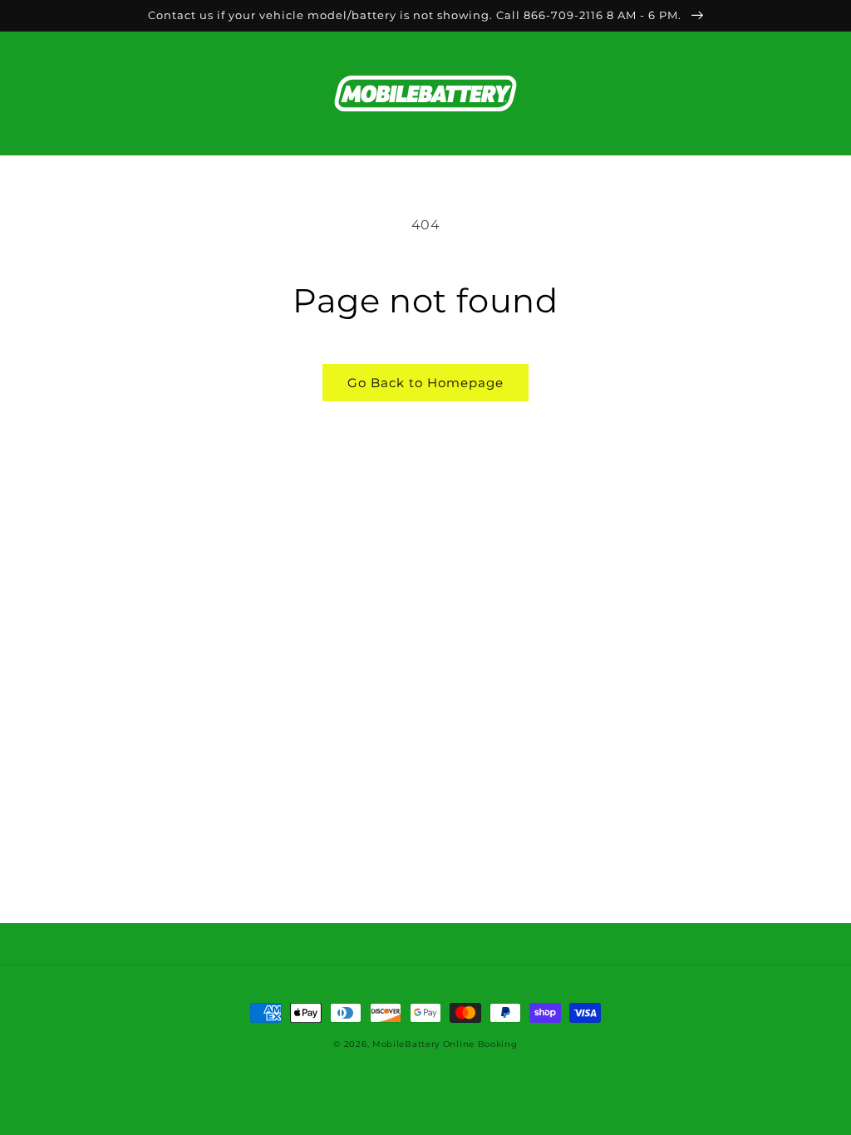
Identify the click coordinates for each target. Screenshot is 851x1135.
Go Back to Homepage (425, 383)
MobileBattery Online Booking (445, 1044)
